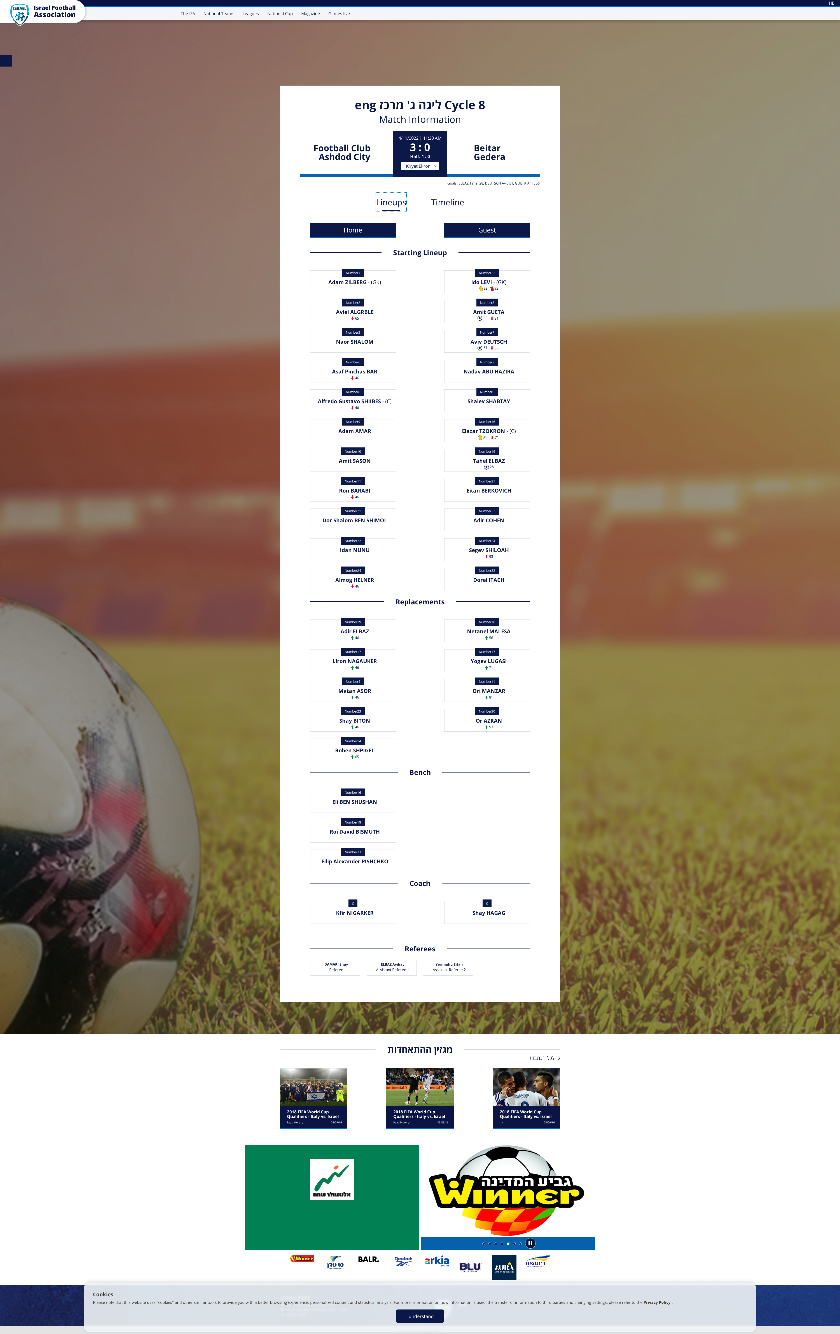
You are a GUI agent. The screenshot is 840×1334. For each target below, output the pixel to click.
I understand (420, 1316)
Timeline (447, 202)
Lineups (391, 202)
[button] (530, 1243)
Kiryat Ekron (418, 166)
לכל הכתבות (541, 1057)
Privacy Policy (658, 1302)
